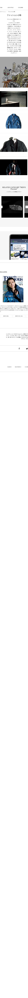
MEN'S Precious (3, 12)
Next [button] (26, 207)
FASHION (9, 367)
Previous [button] (1, 207)
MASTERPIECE (18, 367)
